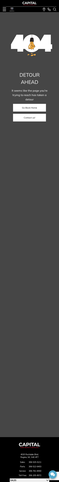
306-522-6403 (35, 466)
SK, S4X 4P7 (33, 457)
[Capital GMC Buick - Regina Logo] (29, 3)
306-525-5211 (35, 462)
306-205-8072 (35, 475)
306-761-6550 (35, 471)
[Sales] (49, 9)
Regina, (24, 457)
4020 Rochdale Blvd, (30, 454)
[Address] (44, 9)
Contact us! (29, 117)
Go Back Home (29, 107)
